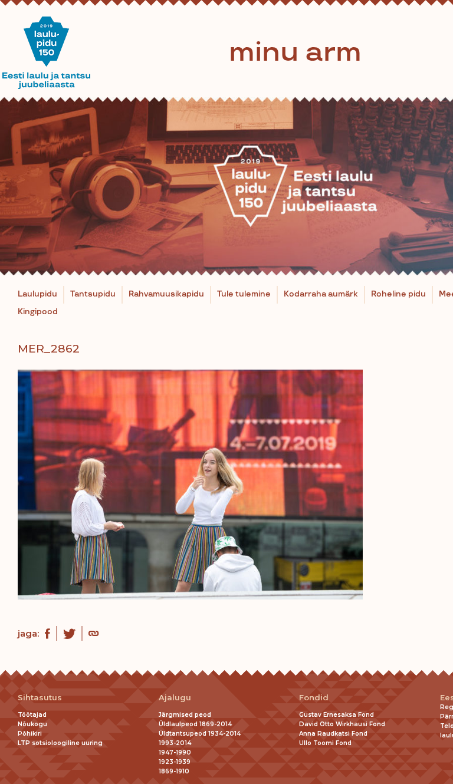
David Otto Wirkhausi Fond (342, 724)
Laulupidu (37, 294)
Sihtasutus (40, 697)
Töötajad (32, 715)
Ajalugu (175, 697)
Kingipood (38, 312)
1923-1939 (175, 762)
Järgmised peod (185, 715)
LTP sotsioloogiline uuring (60, 743)
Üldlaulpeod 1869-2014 (195, 724)
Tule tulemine (244, 294)
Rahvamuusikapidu (166, 294)
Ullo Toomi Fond (325, 743)
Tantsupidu (93, 294)
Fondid (314, 697)
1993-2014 (175, 743)
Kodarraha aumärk (321, 294)
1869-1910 (174, 771)
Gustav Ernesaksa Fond (336, 715)
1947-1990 (175, 752)
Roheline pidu (398, 294)
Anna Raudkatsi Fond (333, 733)
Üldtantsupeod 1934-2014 (200, 733)
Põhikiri (30, 733)
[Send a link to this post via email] (93, 635)
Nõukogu (32, 724)
